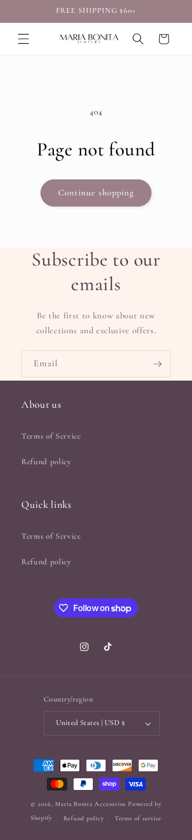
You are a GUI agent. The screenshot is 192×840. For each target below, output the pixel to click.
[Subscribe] (157, 364)
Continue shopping (96, 192)
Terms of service (138, 818)
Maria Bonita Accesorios (91, 804)
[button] (23, 39)
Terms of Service (51, 436)
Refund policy (46, 461)
